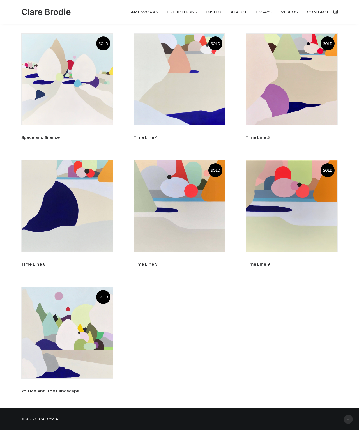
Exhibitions (182, 12)
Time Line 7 (146, 264)
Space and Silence (40, 137)
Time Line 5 (258, 137)
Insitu (214, 12)
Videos (289, 12)
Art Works (144, 12)
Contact (318, 12)
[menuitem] (144, 12)
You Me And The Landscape (50, 391)
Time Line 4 (146, 137)
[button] (335, 12)
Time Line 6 (33, 264)
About (239, 12)
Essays (264, 12)
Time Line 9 (258, 264)
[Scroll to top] (348, 419)
